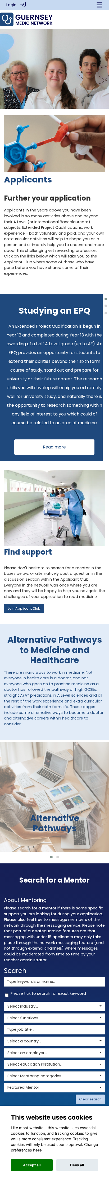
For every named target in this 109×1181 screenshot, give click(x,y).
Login (11, 4)
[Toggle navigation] (99, 5)
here (37, 1150)
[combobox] (54, 1006)
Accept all (32, 1165)
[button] (106, 299)
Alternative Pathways (54, 823)
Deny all (77, 1165)
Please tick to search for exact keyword (48, 993)
